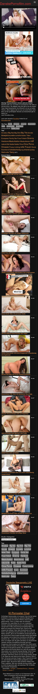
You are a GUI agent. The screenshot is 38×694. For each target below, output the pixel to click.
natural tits (5, 144)
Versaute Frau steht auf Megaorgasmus (13, 194)
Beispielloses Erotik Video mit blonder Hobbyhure (17, 513)
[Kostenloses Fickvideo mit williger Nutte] (19, 523)
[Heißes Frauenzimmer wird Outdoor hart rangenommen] (19, 263)
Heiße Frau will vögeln (8, 253)
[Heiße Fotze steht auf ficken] (19, 443)
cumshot (18, 135)
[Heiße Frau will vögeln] (19, 243)
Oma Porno (29, 144)
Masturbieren (25, 141)
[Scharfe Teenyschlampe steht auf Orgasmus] (19, 404)
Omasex (5, 146)
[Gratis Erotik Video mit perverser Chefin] (19, 304)
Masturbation (31, 124)
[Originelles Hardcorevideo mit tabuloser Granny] (19, 484)
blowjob (4, 135)
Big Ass (11, 132)
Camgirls (12, 668)
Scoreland (5, 149)
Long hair (23, 124)
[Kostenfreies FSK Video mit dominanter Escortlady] (19, 384)
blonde (10, 124)
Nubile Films (18, 144)
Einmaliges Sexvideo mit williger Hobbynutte (15, 233)
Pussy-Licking (14, 147)
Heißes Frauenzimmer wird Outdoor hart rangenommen (18, 272)
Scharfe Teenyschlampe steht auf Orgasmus (15, 414)
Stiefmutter (5, 152)
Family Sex (13, 138)
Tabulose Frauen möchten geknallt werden (14, 213)
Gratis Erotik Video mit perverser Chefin (14, 314)
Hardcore (5, 141)
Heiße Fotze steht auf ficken (10, 453)
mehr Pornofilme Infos (7, 115)
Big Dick (17, 132)
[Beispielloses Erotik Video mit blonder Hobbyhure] (19, 504)
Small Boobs (19, 126)
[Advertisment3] (19, 284)
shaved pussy (10, 126)
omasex (10, 670)
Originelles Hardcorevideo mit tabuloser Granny (16, 494)
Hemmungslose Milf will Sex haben (12, 174)
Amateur (4, 132)
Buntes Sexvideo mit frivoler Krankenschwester (16, 374)
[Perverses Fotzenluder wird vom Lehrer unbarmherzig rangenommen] (19, 463)
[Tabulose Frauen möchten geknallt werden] (19, 204)
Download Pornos (22, 668)
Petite (3, 126)
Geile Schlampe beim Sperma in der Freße (14, 433)
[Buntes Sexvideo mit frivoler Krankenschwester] (19, 365)
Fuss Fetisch (22, 138)
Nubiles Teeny (15, 128)
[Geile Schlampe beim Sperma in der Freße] (19, 423)
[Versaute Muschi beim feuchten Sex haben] (19, 324)
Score (34, 147)
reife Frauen (25, 146)
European (16, 124)
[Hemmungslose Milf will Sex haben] (19, 164)
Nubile (12, 144)
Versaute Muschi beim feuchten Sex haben (14, 333)
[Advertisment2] (19, 91)
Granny (30, 138)
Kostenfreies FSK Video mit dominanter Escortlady (17, 394)
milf (32, 141)
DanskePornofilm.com (15, 3)
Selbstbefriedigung (16, 149)
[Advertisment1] (19, 67)
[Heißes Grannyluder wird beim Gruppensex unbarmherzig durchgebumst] (19, 343)
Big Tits (24, 132)
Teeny (11, 152)
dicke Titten (26, 135)
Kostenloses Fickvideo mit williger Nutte (14, 533)
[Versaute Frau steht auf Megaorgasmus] (19, 184)
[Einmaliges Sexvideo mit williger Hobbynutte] (19, 223)
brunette (11, 135)
